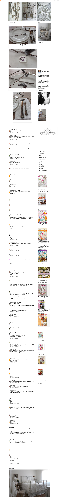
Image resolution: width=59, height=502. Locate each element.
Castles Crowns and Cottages (14, 214)
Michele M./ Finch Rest (13, 154)
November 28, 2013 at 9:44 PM (14, 187)
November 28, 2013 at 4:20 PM (14, 139)
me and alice (12, 314)
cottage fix (40, 163)
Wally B (11, 380)
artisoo (11, 422)
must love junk (12, 135)
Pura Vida (11, 385)
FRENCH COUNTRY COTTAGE (43, 170)
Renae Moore (12, 322)
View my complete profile (41, 88)
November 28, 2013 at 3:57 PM (14, 132)
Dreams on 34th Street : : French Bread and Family (43, 166)
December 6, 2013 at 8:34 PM (14, 451)
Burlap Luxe (44, 70)
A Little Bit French (41, 153)
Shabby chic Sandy (13, 198)
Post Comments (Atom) (15, 463)
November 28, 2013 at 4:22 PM (14, 144)
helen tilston (12, 332)
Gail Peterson (12, 349)
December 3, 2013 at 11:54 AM (14, 382)
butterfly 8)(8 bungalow (42, 157)
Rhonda (11, 179)
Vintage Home (12, 203)
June (11, 413)
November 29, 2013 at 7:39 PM (14, 276)
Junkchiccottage (12, 129)
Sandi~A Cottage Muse (13, 367)
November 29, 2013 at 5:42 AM (14, 231)
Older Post (34, 462)
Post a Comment (12, 460)
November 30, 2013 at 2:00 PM (14, 311)
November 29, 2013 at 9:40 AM (14, 245)
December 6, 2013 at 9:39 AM (14, 446)
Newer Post (10, 462)
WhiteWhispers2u (13, 184)
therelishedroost (12, 242)
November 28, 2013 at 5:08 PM (14, 164)
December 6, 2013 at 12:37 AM (14, 423)
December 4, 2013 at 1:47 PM (14, 403)
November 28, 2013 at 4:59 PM (14, 158)
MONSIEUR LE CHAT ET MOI (14, 190)
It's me (11, 208)
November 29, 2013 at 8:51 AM (14, 239)
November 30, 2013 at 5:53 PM (14, 338)
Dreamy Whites (41, 168)
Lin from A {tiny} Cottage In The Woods (16, 426)
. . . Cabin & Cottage (41, 151)
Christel (11, 406)
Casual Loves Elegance (42, 159)
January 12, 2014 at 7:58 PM (14, 458)
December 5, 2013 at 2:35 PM (14, 417)
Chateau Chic (41, 161)
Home (22, 462)
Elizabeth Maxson (13, 439)
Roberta (11, 161)
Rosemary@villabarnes (13, 327)
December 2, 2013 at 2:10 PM (14, 377)
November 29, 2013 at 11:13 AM (14, 250)
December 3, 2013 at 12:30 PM (14, 387)
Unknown (11, 174)
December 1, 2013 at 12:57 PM (14, 346)
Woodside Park (12, 398)
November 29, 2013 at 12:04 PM (14, 255)
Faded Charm (12, 372)
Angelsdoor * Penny (13, 270)
